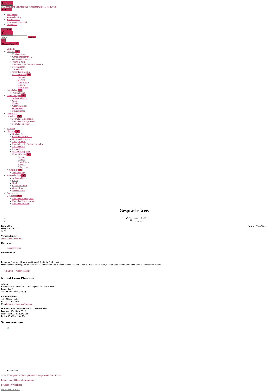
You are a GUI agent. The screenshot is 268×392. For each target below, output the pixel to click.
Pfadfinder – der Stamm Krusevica (27, 64)
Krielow (21, 85)
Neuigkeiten (12, 14)
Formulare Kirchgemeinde (23, 121)
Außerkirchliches (19, 98)
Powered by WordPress (11, 385)
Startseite (11, 49)
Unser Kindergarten (21, 72)
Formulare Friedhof (20, 124)
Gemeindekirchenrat (21, 59)
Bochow (21, 77)
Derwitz (21, 80)
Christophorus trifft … (22, 57)
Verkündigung (18, 93)
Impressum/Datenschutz (17, 22)
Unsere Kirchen (19, 74)
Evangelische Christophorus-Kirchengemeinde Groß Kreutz (34, 375)
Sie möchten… (13, 19)
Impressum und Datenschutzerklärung (17, 380)
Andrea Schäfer (140, 218)
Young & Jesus (19, 62)
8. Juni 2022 (138, 221)
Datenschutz (12, 113)
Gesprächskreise (19, 106)
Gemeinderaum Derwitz (11, 238)
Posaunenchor (18, 67)
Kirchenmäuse (18, 54)
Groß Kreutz (23, 82)
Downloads (12, 24)
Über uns (11, 51)
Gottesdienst (17, 108)
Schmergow (23, 87)
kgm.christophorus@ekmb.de (19, 304)
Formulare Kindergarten (23, 119)
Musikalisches (18, 111)
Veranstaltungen (14, 17)
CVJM (15, 101)
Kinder (15, 103)
